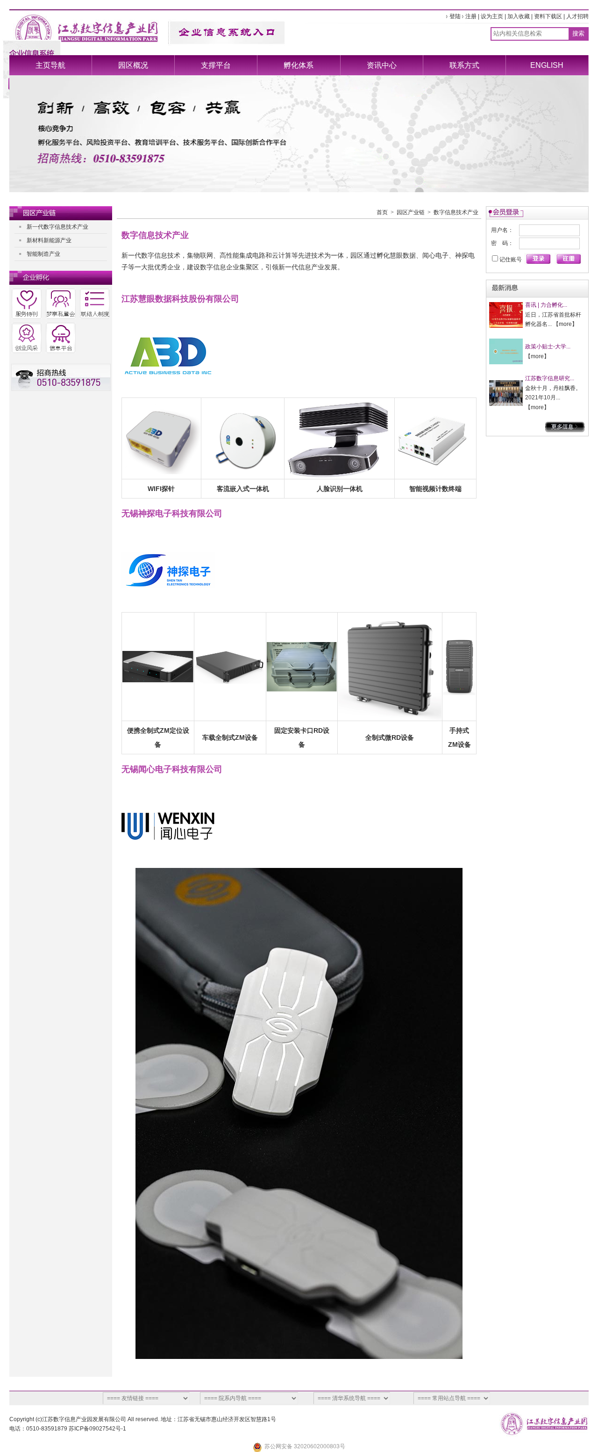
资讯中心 (382, 65)
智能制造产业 (43, 254)
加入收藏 (518, 16)
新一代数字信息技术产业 (57, 227)
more (565, 324)
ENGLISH (546, 65)
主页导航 (50, 65)
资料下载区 (548, 16)
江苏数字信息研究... (549, 378)
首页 (382, 212)
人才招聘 (577, 16)
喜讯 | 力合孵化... (546, 305)
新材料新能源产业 (49, 240)
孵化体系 (298, 65)
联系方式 (464, 65)
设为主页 (492, 16)
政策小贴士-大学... (547, 346)
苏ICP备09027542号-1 (97, 1428)
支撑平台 (216, 65)
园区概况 (133, 65)
